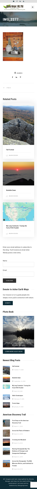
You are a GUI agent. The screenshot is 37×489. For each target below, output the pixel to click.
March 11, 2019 (18, 426)
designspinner (23, 485)
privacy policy (23, 483)
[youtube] (23, 1)
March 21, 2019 (18, 457)
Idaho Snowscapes (17, 395)
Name (5, 261)
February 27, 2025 (19, 399)
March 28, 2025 (18, 391)
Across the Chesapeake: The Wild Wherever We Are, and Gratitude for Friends (22, 463)
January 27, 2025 (18, 407)
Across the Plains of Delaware (21, 430)
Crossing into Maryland (19, 439)
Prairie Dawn (16, 403)
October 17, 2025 (19, 370)
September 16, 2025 (19, 381)
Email (5, 270)
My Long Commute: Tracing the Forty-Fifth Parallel (16, 227)
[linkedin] (20, 1)
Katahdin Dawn (11, 190)
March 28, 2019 (18, 469)
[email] (13, 1)
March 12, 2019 (18, 434)
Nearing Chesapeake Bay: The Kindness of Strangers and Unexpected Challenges (21, 451)
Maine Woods (13, 155)
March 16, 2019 (18, 443)
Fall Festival (10, 150)
